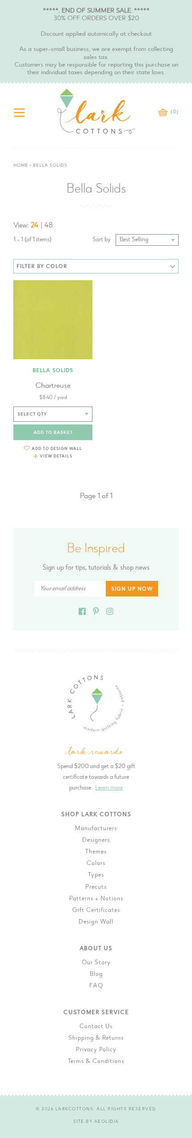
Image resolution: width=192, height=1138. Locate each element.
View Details (56, 456)
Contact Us (96, 1027)
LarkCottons (74, 1109)
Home (20, 166)
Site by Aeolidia (96, 1122)
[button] (53, 448)
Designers (96, 840)
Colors (96, 864)
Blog (96, 974)
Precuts (96, 887)
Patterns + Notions (96, 899)
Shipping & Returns (96, 1038)
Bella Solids (53, 371)
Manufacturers (96, 829)
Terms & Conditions (96, 1061)
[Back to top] (178, 893)
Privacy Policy (96, 1050)
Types (96, 875)
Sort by (101, 240)
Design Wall (96, 922)
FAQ (96, 986)
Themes (96, 852)
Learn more (109, 788)
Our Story (96, 963)
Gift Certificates (96, 910)
